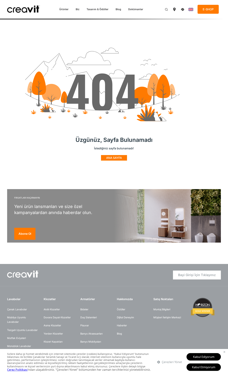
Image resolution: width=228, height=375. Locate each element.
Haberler (122, 325)
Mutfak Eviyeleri (16, 338)
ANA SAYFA (114, 158)
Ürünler (64, 9)
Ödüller (121, 309)
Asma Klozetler (52, 325)
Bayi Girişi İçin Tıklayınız (197, 275)
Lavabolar (13, 299)
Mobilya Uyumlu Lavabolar (16, 319)
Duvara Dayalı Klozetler (57, 317)
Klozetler (50, 299)
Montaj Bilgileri (161, 309)
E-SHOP (208, 9)
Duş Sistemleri (88, 317)
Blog (118, 9)
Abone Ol (25, 233)
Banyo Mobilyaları (90, 341)
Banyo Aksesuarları (91, 333)
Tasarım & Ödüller (97, 9)
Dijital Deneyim (125, 317)
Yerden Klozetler (53, 333)
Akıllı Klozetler (52, 309)
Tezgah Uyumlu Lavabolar (22, 330)
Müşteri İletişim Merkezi (167, 317)
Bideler (84, 309)
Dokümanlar (135, 9)
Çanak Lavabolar (17, 309)
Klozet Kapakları (53, 341)
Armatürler (87, 299)
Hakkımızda (125, 299)
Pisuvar (84, 325)
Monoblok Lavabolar (19, 346)
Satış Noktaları (163, 299)
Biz (77, 9)
